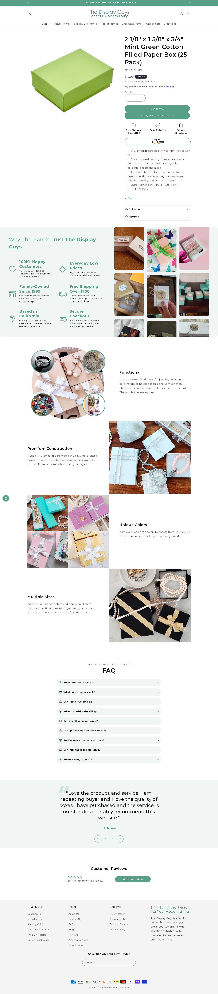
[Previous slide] (97, 838)
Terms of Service (119, 924)
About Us (74, 914)
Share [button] (131, 198)
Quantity (129, 92)
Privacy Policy (117, 929)
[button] (30, 14)
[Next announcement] (189, 3)
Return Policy (117, 914)
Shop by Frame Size (38, 929)
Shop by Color (35, 924)
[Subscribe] (132, 962)
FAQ (71, 924)
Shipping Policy (118, 919)
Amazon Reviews (78, 940)
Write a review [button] (133, 879)
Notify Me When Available (157, 115)
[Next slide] (120, 838)
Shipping (129, 81)
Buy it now (157, 108)
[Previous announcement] (28, 3)
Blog (71, 929)
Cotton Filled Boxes (38, 940)
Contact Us (75, 919)
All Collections (35, 919)
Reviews (73, 934)
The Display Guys (103, 987)
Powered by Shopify (120, 987)
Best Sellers (34, 914)
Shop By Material (37, 934)
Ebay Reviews (76, 945)
